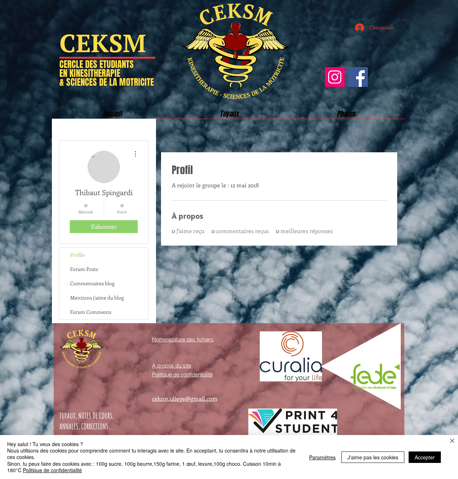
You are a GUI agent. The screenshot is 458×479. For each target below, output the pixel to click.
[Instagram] (335, 77)
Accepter (425, 457)
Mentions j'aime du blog (97, 297)
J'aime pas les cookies (372, 457)
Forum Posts (84, 269)
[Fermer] (452, 441)
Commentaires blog (92, 283)
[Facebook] (358, 77)
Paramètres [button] (322, 457)
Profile (77, 254)
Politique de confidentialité (52, 470)
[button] (229, 116)
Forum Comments (90, 311)
